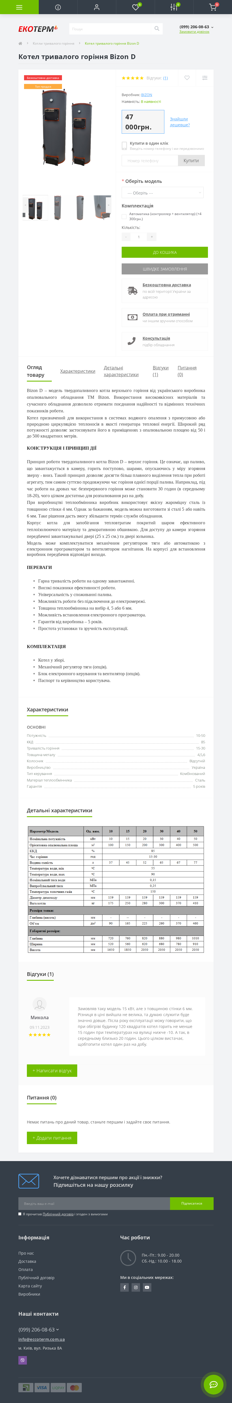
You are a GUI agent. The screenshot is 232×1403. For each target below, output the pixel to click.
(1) (165, 78)
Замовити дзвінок (194, 31)
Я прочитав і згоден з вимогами (65, 1214)
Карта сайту (30, 1286)
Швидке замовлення (165, 269)
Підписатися (191, 1203)
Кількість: (131, 227)
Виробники (29, 1294)
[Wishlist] (187, 78)
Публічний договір (58, 1214)
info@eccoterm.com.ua (41, 1339)
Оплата (25, 1269)
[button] (96, 7)
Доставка (27, 1261)
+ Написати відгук (52, 1071)
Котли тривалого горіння (53, 43)
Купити (191, 160)
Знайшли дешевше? (180, 121)
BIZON (146, 94)
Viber (22, 1360)
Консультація (156, 338)
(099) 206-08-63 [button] (37, 1329)
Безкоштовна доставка (167, 284)
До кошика (165, 252)
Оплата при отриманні (166, 314)
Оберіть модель (142, 181)
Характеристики (77, 371)
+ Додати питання (52, 1138)
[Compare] (205, 78)
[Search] (157, 28)
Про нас (26, 1253)
